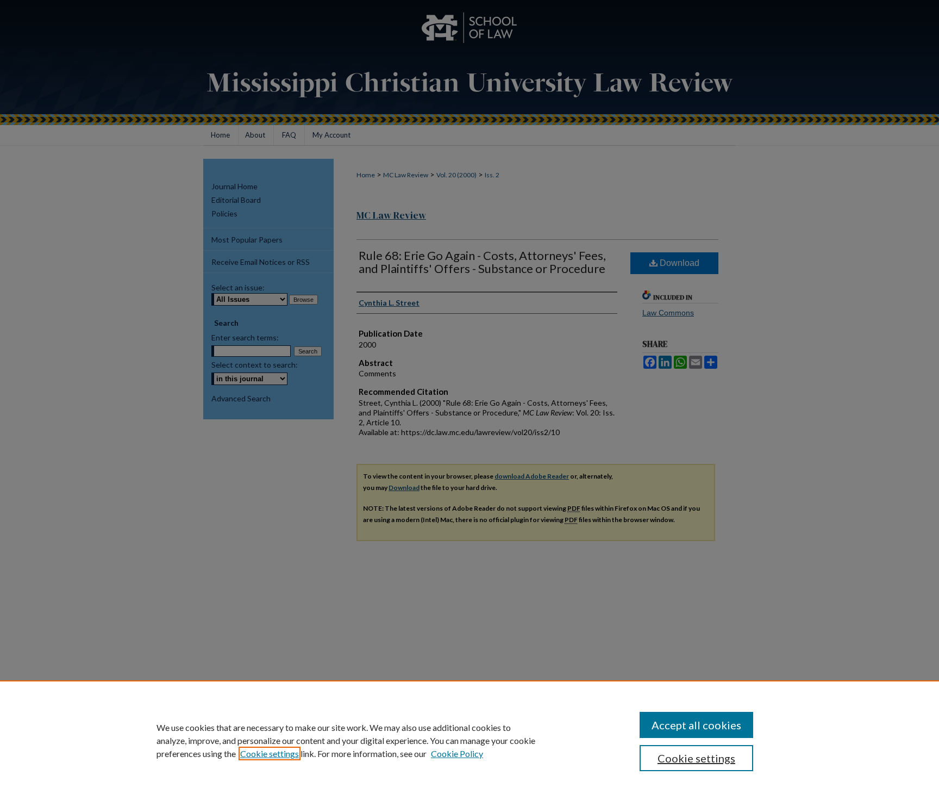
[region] (469, 740)
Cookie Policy (457, 753)
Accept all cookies (696, 724)
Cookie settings (269, 753)
